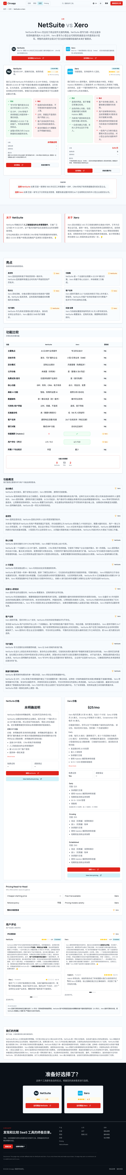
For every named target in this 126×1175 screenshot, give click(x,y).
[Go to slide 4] (95, 992)
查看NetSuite (31, 773)
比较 (40, 3)
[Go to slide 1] (89, 992)
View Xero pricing (92, 875)
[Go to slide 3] (93, 992)
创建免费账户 (20, 1146)
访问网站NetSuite (34, 58)
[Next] (58, 985)
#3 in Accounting (115, 74)
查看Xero (92, 869)
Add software (63, 1144)
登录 (106, 3)
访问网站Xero (88, 58)
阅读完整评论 (45, 165)
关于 (82, 1131)
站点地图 (107, 1138)
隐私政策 (107, 1131)
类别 (34, 3)
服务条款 (107, 1134)
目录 (29, 3)
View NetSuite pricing (30, 779)
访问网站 (17, 165)
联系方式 (84, 1134)
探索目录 (8, 1146)
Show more (11, 756)
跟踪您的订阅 (116, 3)
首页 (4, 9)
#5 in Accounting (54, 74)
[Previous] (9, 985)
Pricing (46, 3)
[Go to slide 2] (91, 992)
